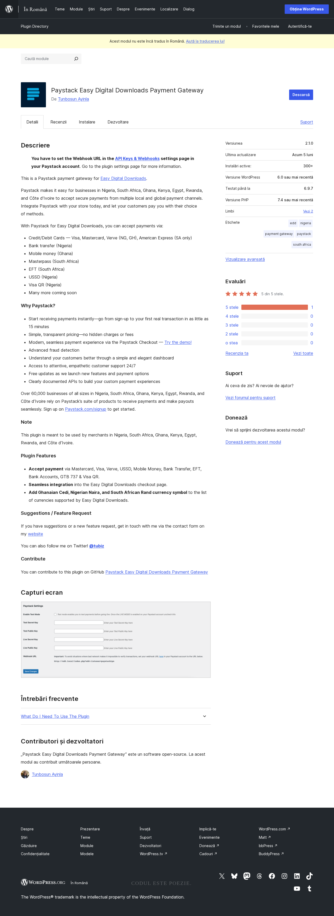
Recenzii (58, 122)
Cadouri (208, 854)
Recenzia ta (236, 353)
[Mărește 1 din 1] (203, 608)
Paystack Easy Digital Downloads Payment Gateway (156, 572)
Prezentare (90, 829)
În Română (79, 883)
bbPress (268, 845)
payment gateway (279, 234)
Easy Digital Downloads (123, 178)
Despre (27, 829)
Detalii (32, 122)
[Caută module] (76, 59)
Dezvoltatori (150, 845)
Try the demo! (178, 342)
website (35, 533)
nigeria (305, 223)
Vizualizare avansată (245, 259)
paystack (304, 234)
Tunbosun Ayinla (73, 99)
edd (293, 223)
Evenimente (209, 837)
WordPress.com (274, 829)
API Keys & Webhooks (137, 158)
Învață (145, 829)
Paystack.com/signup (85, 409)
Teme (85, 837)
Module (86, 845)
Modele (87, 854)
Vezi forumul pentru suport (250, 397)
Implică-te (207, 829)
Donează (209, 845)
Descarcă (301, 94)
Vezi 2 (308, 211)
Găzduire (29, 845)
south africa (302, 244)
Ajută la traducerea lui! (205, 41)
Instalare (87, 122)
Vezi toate (303, 353)
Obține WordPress (307, 9)
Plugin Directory (35, 26)
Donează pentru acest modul (253, 442)
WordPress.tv (154, 854)
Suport (306, 122)
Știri (24, 837)
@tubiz (96, 545)
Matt (265, 837)
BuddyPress (271, 854)
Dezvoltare (118, 122)
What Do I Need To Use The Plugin (55, 716)
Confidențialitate (35, 854)
